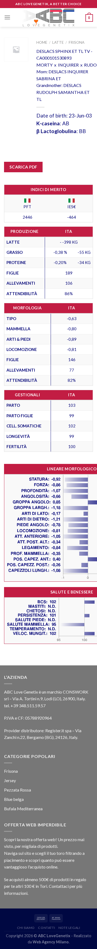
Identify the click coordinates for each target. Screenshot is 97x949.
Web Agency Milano (51, 942)
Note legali (69, 928)
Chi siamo (26, 928)
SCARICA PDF (23, 166)
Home (41, 42)
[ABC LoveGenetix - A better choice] (49, 17)
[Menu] (7, 17)
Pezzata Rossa (17, 789)
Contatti (46, 928)
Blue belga (14, 799)
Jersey (10, 780)
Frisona (76, 42)
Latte (58, 42)
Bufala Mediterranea (23, 808)
